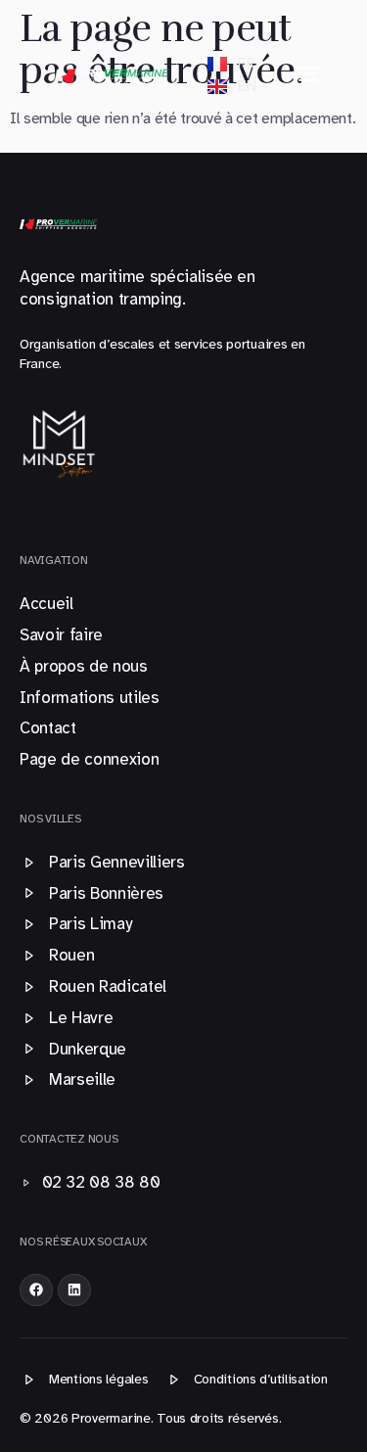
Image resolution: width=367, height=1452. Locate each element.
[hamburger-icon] (308, 74)
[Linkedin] (74, 1290)
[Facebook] (36, 1290)
